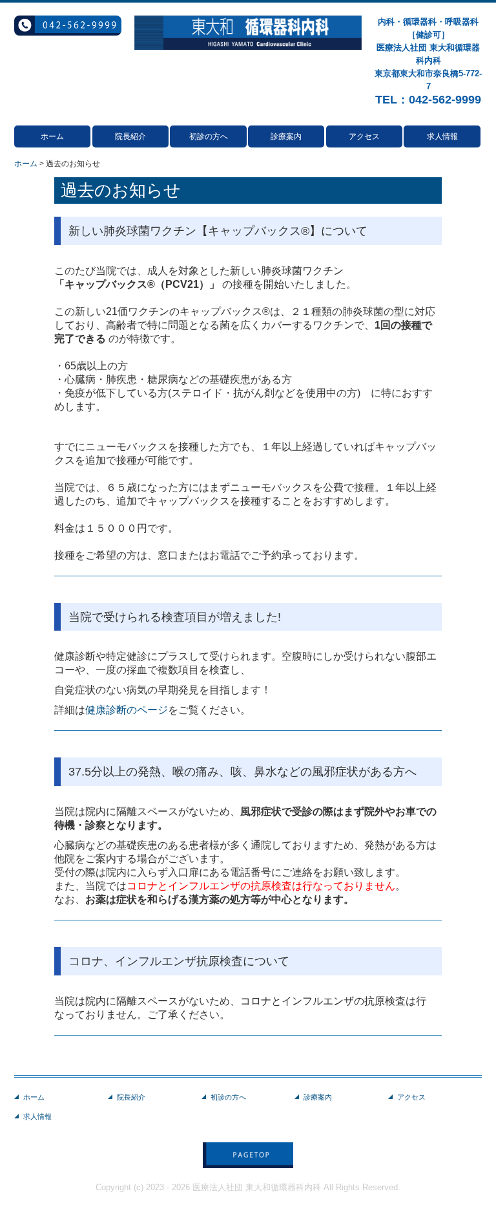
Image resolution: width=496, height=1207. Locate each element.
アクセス (364, 136)
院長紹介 (130, 136)
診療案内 (286, 136)
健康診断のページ (126, 709)
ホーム (52, 136)
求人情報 (442, 136)
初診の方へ (208, 136)
